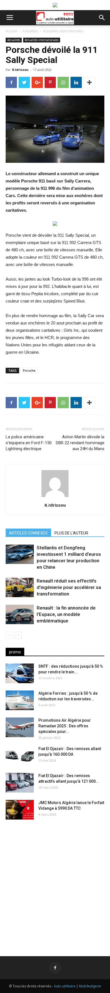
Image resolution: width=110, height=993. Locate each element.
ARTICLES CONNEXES (28, 533)
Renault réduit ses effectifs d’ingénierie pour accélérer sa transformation (69, 587)
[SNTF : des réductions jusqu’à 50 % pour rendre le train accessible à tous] (20, 673)
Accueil (11, 31)
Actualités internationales (63, 31)
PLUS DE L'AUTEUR (71, 533)
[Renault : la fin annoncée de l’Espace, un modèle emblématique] (20, 614)
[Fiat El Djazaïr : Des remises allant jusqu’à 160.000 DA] (20, 756)
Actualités (30, 31)
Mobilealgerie (90, 986)
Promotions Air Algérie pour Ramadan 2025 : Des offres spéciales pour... (64, 726)
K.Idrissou (20, 69)
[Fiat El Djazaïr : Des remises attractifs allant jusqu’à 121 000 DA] (20, 783)
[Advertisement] (55, 883)
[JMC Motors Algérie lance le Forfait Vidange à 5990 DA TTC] (20, 810)
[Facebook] (55, 967)
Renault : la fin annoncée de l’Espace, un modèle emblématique (66, 614)
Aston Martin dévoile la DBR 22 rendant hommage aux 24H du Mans (80, 442)
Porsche (29, 370)
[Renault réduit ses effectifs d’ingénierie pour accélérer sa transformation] (20, 587)
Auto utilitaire (64, 986)
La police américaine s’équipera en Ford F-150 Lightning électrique (29, 442)
